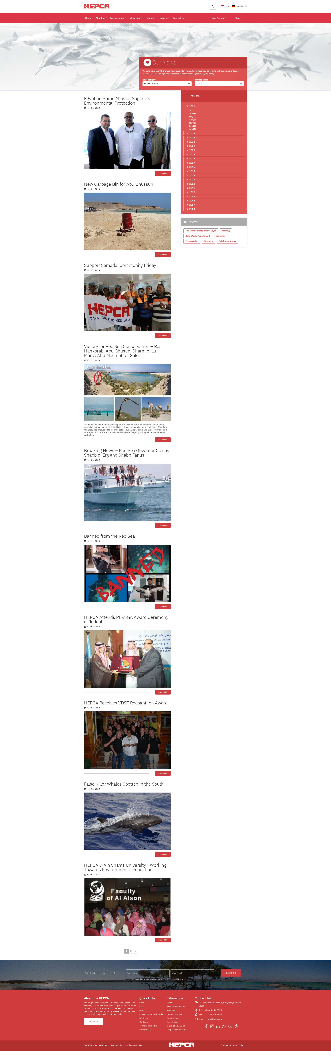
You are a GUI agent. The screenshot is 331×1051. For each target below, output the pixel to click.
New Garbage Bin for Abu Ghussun (118, 184)
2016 (192, 167)
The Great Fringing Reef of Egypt (201, 230)
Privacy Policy (145, 1029)
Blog (141, 1010)
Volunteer (171, 1010)
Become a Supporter (176, 1006)
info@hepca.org (215, 1019)
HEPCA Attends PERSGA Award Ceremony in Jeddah (126, 619)
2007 (192, 205)
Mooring (226, 230)
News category (149, 79)
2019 (192, 154)
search (212, 6)
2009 (192, 196)
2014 (192, 175)
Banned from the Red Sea (109, 536)
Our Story (143, 1018)
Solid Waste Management (198, 236)
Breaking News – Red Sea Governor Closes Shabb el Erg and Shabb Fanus (126, 452)
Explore (163, 18)
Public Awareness (227, 241)
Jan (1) (192, 129)
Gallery (142, 1002)
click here (179, 979)
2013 (192, 179)
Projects (150, 18)
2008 (192, 200)
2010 (192, 192)
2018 (192, 158)
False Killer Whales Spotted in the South (124, 784)
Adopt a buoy (173, 1018)
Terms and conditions (148, 1025)
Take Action (217, 18)
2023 (192, 142)
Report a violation (174, 1014)
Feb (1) (192, 126)
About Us (93, 1021)
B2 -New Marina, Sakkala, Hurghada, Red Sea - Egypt (220, 1004)
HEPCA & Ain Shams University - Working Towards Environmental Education (125, 867)
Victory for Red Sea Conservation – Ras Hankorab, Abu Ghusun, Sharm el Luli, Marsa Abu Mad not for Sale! (122, 351)
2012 (192, 184)
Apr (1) (192, 119)
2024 (192, 137)
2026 (192, 106)
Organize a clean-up (176, 1025)
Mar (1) (192, 122)
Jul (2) (192, 110)
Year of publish (201, 79)
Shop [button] (237, 18)
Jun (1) (192, 113)
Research (208, 241)
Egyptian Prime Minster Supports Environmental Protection (117, 101)
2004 (192, 209)
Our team (143, 1022)
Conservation (117, 18)
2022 (192, 146)
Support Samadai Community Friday (120, 265)
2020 (192, 150)
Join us (170, 1002)
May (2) (192, 116)
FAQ (141, 1006)
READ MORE (163, 173)
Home (88, 18)
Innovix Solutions (239, 1045)
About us (100, 18)
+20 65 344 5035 (213, 1010)
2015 (192, 171)
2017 (192, 163)
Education (134, 18)
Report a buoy (173, 1022)
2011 (192, 188)
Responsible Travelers (176, 1029)
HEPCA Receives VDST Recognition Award (126, 703)
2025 (192, 133)
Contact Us (178, 18)
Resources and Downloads (151, 1014)
